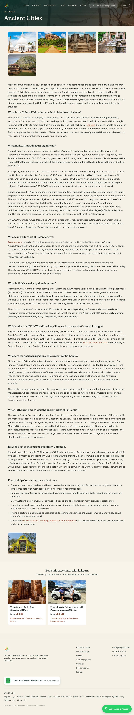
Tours (62, 5)
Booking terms (82, 668)
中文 (25, 700)
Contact (80, 664)
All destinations (83, 647)
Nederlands (90, 697)
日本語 (75, 697)
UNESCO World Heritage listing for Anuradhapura (49, 520)
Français (56, 697)
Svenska (7, 700)
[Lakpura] (7, 5)
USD (126, 5)
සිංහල (122, 697)
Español (43, 697)
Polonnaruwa (15, 242)
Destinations (50, 5)
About (83, 5)
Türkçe (19, 700)
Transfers (36, 5)
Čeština (20, 697)
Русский (115, 697)
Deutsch (35, 697)
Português (106, 697)
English (7, 697)
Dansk (27, 697)
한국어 (81, 697)
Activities (72, 5)
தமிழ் (14, 700)
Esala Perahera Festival (95, 342)
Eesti (50, 697)
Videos (79, 656)
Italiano (69, 697)
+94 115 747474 (119, 651)
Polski (98, 697)
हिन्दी (62, 697)
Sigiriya (91, 125)
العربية (14, 697)
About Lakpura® (83, 660)
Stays (26, 5)
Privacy (79, 672)
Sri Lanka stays (82, 651)
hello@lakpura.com (121, 647)
